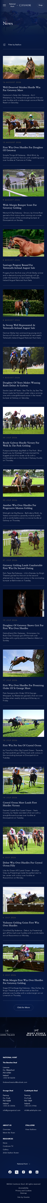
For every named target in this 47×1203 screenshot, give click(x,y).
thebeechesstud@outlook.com (15, 1082)
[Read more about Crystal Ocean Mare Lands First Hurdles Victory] (23, 793)
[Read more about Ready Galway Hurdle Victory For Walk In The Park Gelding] (23, 434)
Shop (41, 5)
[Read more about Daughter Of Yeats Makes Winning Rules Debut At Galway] (23, 373)
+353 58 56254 (9, 1078)
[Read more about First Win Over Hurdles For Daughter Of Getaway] (23, 136)
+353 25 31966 (30, 1106)
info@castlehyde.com (32, 1110)
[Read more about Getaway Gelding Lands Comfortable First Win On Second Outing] (23, 556)
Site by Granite (23, 1197)
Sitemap (23, 1193)
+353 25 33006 (9, 1106)
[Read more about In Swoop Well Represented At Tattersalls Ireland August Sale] (23, 314)
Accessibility (23, 1188)
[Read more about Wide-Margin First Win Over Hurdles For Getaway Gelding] (23, 971)
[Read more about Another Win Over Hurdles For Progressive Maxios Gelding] (23, 496)
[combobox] (13, 5)
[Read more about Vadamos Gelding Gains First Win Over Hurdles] (23, 911)
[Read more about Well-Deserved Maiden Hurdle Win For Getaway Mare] (23, 80)
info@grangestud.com (11, 1110)
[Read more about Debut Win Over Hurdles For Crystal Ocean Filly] (23, 853)
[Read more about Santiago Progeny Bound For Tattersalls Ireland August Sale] (23, 255)
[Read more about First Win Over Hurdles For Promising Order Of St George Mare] (23, 676)
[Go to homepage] (25, 5)
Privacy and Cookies (24, 1191)
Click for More (23, 1007)
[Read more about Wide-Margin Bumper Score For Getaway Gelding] (23, 195)
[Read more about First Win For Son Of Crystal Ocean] (23, 734)
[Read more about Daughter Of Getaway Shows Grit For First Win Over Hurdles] (23, 616)
